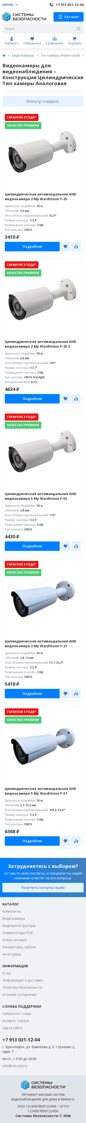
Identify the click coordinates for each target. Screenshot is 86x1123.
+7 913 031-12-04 (21, 1039)
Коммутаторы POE (17, 932)
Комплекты (11, 911)
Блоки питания (14, 940)
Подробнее (32, 246)
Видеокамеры (23, 55)
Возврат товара (15, 1020)
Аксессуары (11, 954)
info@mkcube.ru (14, 1066)
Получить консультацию (43, 887)
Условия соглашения (19, 994)
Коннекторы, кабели (19, 947)
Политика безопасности (22, 987)
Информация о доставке (22, 980)
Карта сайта (12, 1028)
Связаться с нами (16, 1013)
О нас (6, 973)
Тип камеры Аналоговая (60, 55)
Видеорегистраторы (19, 925)
